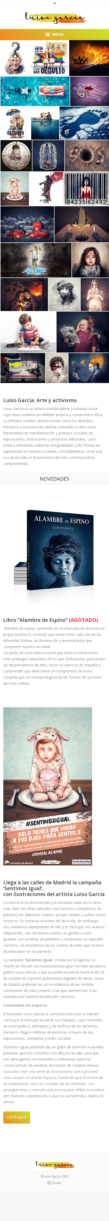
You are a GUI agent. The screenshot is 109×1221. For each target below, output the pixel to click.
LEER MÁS (16, 1117)
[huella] (84, 123)
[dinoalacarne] (15, 189)
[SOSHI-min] (16, 155)
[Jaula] (48, 155)
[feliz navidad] (27, 224)
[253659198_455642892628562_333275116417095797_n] (46, 189)
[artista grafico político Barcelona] (35, 91)
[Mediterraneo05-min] (45, 123)
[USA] (28, 332)
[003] (57, 368)
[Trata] (86, 189)
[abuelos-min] (16, 123)
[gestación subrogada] (95, 294)
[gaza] (87, 155)
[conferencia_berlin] (64, 294)
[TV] (23, 368)
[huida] (24, 294)
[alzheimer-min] (15, 58)
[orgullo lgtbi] (50, 58)
